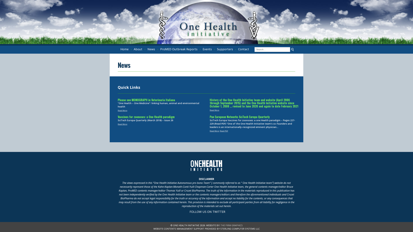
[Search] (292, 49)
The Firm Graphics (232, 225)
